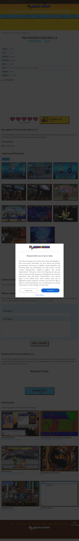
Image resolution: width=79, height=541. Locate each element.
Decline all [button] (28, 290)
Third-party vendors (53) (37, 272)
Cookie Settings (33, 285)
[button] (39, 295)
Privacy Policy (43, 285)
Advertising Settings (31, 283)
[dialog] (39, 270)
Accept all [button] (50, 290)
